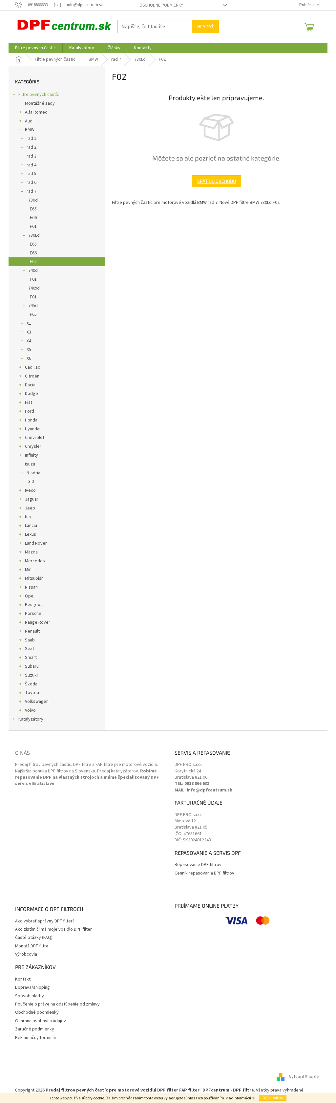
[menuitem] (35, 48)
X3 (29, 332)
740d (33, 270)
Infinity (31, 455)
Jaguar (31, 499)
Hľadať (205, 26)
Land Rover (36, 543)
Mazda (31, 552)
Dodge (31, 393)
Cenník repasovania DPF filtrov (204, 873)
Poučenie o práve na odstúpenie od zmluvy (57, 1004)
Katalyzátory (30, 719)
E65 (33, 209)
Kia (28, 517)
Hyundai (32, 429)
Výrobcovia (26, 954)
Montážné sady (40, 103)
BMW (29, 129)
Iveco (30, 490)
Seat (29, 648)
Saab (30, 640)
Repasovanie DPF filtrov (198, 865)
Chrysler (33, 446)
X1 (29, 323)
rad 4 (31, 165)
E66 (33, 217)
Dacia (30, 385)
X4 (29, 341)
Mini (28, 569)
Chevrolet (34, 437)
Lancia (31, 525)
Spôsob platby (29, 996)
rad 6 (31, 182)
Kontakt (23, 979)
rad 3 (31, 156)
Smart (31, 657)
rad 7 (31, 191)
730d (33, 200)
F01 (33, 226)
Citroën (32, 376)
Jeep (30, 508)
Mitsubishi (35, 578)
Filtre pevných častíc (38, 94)
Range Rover (37, 622)
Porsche (33, 613)
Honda (31, 420)
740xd (34, 288)
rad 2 (31, 147)
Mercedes (35, 561)
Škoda (31, 684)
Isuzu (30, 464)
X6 (29, 358)
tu (253, 1098)
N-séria (33, 473)
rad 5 (31, 173)
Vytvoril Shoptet (305, 1077)
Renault (32, 631)
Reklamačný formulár (35, 1038)
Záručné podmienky (34, 1029)
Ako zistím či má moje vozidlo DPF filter (53, 929)
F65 (33, 314)
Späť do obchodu (216, 181)
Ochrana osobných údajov (40, 1021)
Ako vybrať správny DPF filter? (44, 921)
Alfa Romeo (36, 112)
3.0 (31, 481)
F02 (33, 261)
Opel (29, 596)
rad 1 (31, 138)
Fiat (28, 402)
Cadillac (32, 367)
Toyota (32, 692)
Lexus (30, 534)
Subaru (32, 666)
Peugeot (33, 604)
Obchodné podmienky (161, 5)
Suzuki (31, 675)
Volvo (30, 710)
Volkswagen (37, 701)
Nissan (31, 587)
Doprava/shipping (32, 987)
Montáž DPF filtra (31, 946)
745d (33, 305)
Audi (29, 121)
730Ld (34, 235)
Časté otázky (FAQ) (33, 938)
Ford (29, 411)
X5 (29, 349)
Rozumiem (272, 1097)
